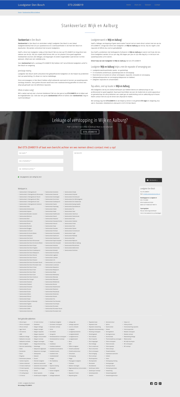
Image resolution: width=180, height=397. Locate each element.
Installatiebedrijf (54, 356)
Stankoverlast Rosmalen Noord (53, 308)
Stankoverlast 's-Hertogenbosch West (29, 199)
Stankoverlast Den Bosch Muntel (28, 255)
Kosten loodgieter (54, 370)
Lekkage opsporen (74, 324)
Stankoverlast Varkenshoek (72, 216)
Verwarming (109, 370)
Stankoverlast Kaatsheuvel (52, 238)
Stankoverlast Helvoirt (51, 223)
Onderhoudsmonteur (74, 351)
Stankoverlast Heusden (51, 228)
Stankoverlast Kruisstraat (52, 252)
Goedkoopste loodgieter (40, 375)
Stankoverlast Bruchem (25, 226)
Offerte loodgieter (73, 346)
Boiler (21, 348)
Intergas (52, 358)
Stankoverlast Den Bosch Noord (28, 257)
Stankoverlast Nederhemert (52, 286)
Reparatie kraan (93, 322)
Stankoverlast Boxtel (25, 223)
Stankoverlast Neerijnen (51, 289)
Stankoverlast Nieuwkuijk (52, 291)
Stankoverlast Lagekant (51, 255)
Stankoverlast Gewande (51, 194)
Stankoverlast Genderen (51, 192)
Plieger (70, 358)
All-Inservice (22, 331)
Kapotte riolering (54, 365)
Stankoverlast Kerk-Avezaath (53, 243)
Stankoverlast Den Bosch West (27, 272)
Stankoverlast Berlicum (25, 216)
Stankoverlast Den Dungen (26, 279)
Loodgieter (72, 329)
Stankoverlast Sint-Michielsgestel (73, 199)
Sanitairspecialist (93, 373)
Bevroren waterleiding (25, 346)
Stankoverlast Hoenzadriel (52, 233)
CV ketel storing (23, 370)
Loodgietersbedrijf (74, 334)
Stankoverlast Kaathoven (52, 235)
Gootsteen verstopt (55, 327)
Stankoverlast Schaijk (70, 192)
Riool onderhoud (93, 346)
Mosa (70, 341)
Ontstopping (72, 356)
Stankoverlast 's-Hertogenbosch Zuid (29, 201)
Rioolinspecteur (93, 358)
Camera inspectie (24, 361)
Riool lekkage (92, 344)
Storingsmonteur (110, 334)
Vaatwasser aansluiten (112, 353)
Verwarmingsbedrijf (111, 373)
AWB (20, 334)
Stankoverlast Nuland (51, 296)
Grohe (51, 329)
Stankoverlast (109, 327)
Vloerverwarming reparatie (131, 327)
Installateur (53, 344)
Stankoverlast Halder (51, 209)
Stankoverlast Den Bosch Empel (27, 245)
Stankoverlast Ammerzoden (26, 209)
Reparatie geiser (73, 375)
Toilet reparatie (110, 346)
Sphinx (108, 324)
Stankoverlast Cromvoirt (25, 231)
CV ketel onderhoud (24, 365)
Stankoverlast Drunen (25, 289)
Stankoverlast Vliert (70, 226)
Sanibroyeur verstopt (94, 370)
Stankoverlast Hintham (51, 231)
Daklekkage (37, 346)
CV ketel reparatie (24, 368)
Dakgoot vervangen (39, 341)
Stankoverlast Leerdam (51, 257)
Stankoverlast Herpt (50, 226)
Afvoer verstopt (23, 327)
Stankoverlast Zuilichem (71, 250)
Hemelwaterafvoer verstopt (57, 339)
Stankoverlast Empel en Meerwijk (28, 301)
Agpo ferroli (22, 329)
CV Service (22, 375)
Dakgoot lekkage (38, 327)
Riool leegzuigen (93, 341)
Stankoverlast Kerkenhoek (52, 248)
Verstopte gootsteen (111, 368)
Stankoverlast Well (70, 238)
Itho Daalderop (54, 361)
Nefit (70, 344)
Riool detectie (92, 336)
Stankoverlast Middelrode (52, 282)
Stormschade (109, 336)
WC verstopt (127, 346)
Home (20, 12)
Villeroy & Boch (128, 324)
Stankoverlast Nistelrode (52, 294)
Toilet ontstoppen (111, 341)
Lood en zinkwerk (73, 327)
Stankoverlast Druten (25, 291)
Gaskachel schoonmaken (40, 365)
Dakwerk (36, 356)
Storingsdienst (110, 331)
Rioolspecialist (93, 361)
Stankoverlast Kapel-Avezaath (53, 240)
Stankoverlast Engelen (25, 303)
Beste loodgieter (23, 344)
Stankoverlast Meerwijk (51, 277)
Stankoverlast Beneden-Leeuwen (28, 214)
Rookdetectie (92, 365)
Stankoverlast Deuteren (25, 282)
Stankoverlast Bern (24, 218)
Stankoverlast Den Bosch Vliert (27, 269)
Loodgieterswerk (73, 339)
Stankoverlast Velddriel (71, 221)
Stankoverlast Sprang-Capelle (72, 204)
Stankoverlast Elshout (25, 296)
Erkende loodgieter (39, 361)
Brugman (21, 356)
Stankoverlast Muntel (51, 284)
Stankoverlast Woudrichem (72, 245)
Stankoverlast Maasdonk (52, 267)
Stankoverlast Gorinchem (52, 199)
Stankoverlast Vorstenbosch (72, 231)
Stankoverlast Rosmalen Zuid (53, 311)
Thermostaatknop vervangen (113, 339)
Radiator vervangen (74, 365)
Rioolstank (92, 363)
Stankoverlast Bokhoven (26, 221)
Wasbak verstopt (128, 334)
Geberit (36, 370)
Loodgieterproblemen (75, 331)
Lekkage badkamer (55, 375)
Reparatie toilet (93, 324)
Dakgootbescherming (39, 344)
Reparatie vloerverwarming (96, 329)
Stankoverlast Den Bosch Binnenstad (29, 240)
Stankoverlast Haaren (51, 204)
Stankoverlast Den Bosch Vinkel (27, 267)
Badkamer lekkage (24, 336)
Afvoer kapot (22, 322)
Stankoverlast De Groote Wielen (28, 233)
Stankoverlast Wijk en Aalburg (31, 12)
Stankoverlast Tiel (69, 209)
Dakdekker (37, 324)
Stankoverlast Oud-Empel (52, 303)
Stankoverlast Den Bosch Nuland (28, 260)
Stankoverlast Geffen (25, 308)
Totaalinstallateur (110, 351)
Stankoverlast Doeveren (25, 286)
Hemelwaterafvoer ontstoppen (58, 336)
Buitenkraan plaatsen (25, 358)
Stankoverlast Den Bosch (26, 238)
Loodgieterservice (73, 336)
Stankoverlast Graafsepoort (52, 201)
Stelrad (108, 329)
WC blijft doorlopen (129, 341)
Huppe (51, 341)
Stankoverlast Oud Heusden (53, 301)
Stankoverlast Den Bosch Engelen (28, 248)
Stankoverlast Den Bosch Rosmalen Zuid (30, 265)
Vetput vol (127, 322)
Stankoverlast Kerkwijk (51, 250)
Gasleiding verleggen (39, 368)
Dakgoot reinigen (38, 329)
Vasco (107, 358)
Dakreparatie (37, 353)
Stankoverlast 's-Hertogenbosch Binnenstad (31, 194)
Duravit (36, 358)
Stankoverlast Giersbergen (52, 197)
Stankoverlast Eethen (25, 294)
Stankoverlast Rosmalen (51, 306)
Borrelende (22, 351)
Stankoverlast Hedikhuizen (52, 214)
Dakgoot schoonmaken (40, 336)
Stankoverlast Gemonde (25, 311)
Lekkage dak (72, 322)
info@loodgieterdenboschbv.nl (151, 194)
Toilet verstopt (110, 348)
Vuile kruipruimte (128, 329)
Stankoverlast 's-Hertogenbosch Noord (29, 197)
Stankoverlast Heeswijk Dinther (53, 221)
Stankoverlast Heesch (51, 216)
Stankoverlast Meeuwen (51, 279)
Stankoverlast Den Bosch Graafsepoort (29, 250)
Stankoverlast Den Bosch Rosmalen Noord (30, 262)
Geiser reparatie (38, 373)
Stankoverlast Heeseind (51, 218)
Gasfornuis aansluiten (40, 363)
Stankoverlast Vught (70, 233)
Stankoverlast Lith (50, 260)
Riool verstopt (93, 356)
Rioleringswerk (93, 334)
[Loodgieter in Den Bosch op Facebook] (151, 383)
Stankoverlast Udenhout (71, 214)
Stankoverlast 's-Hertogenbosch (27, 192)
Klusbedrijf (53, 368)
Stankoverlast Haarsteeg (51, 206)
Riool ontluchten (93, 348)
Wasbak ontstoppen (129, 331)
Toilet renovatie (110, 344)
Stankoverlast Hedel (50, 211)
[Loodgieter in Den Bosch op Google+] (160, 383)
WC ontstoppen (128, 344)
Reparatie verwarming (95, 327)
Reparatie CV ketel (74, 373)
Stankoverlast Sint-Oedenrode (73, 201)
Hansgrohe (53, 334)
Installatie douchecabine (56, 348)
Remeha (71, 370)
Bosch (21, 353)
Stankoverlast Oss (50, 299)
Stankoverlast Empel (24, 299)
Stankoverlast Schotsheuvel (72, 197)
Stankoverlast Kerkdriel (51, 245)
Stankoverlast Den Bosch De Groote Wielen (31, 243)
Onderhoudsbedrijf (74, 348)
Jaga (51, 363)
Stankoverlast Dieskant (25, 284)
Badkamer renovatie (24, 339)
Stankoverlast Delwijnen (25, 235)
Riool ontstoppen (93, 351)
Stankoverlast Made (50, 272)
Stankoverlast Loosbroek (52, 265)
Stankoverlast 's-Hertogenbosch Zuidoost (30, 204)
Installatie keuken (54, 351)
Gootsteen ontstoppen (56, 324)
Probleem (71, 363)
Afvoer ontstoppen (24, 324)
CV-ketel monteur (38, 322)
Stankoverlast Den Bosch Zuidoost (28, 277)
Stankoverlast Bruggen (25, 228)
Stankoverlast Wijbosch (71, 240)
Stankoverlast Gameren (25, 306)
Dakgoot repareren (39, 334)
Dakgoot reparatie (39, 331)
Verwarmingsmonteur (112, 375)
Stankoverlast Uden (70, 211)
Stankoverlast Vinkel (70, 223)
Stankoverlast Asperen (25, 211)
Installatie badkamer (55, 346)
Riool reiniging (93, 353)
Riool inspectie (93, 339)
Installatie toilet (54, 353)
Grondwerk (53, 331)
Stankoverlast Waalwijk (71, 235)
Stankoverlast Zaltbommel (72, 248)
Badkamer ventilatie (24, 341)
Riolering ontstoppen (94, 331)
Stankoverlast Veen (70, 218)
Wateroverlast (127, 339)
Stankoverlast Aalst (24, 206)
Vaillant (108, 356)
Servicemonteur (110, 322)
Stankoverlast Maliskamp (52, 274)
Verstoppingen (110, 363)
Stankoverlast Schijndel (71, 194)
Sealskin (91, 375)
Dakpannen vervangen (40, 351)
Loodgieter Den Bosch (31, 5)
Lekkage (52, 373)
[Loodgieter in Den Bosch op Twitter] (156, 383)
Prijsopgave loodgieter (75, 361)
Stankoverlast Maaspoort (52, 269)
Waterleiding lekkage (129, 336)
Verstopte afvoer (110, 365)
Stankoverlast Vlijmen (70, 228)
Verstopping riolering (111, 361)
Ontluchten (72, 353)
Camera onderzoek (24, 363)
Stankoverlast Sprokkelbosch (72, 206)
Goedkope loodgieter (55, 322)
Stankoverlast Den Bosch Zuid (27, 274)
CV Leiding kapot (24, 373)
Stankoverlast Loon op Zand (53, 262)
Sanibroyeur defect (94, 368)
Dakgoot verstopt (38, 339)
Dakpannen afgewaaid (40, 348)
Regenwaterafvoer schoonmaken (77, 368)
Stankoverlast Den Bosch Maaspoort (29, 252)
